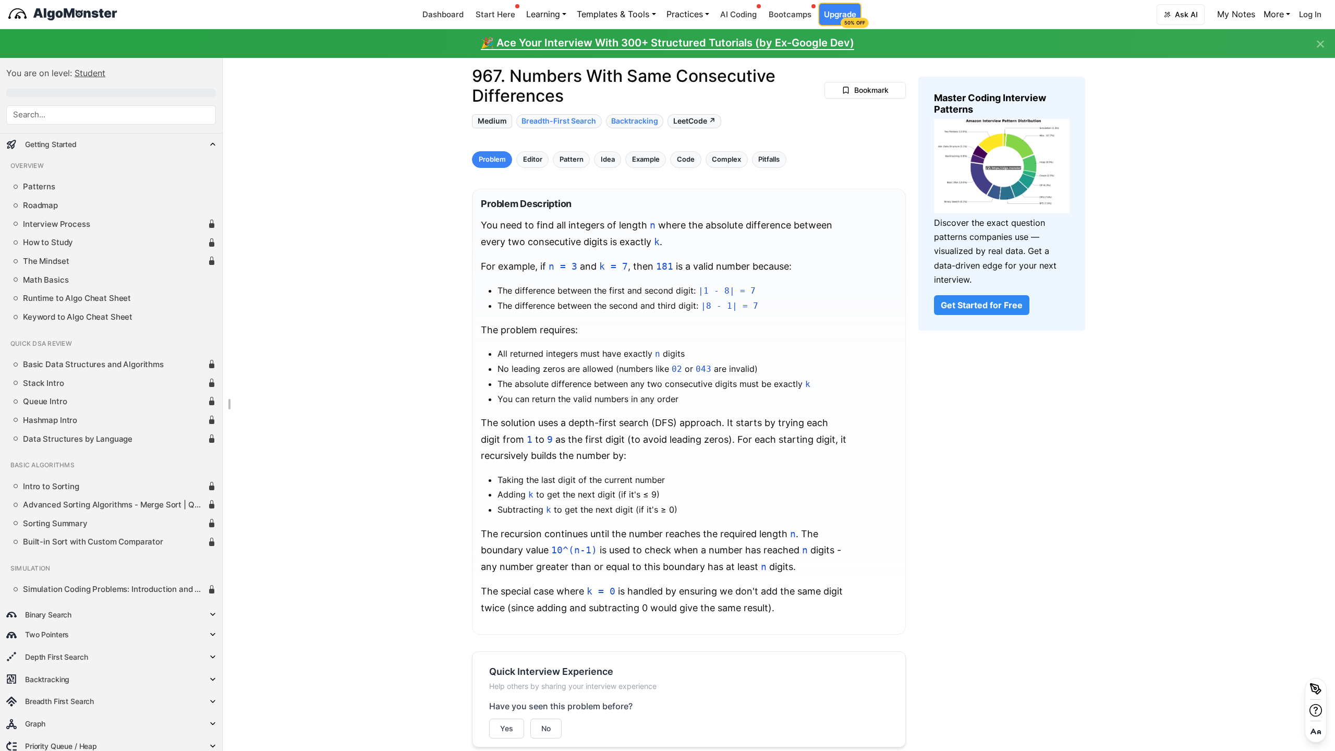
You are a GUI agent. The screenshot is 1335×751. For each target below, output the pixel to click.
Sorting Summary (55, 523)
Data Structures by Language (77, 439)
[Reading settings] (1315, 731)
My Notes (1236, 14)
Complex (726, 159)
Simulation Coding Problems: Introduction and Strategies (115, 589)
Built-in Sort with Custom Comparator (93, 542)
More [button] (1274, 14)
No (546, 728)
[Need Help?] (1315, 710)
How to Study (48, 242)
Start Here (495, 14)
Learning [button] (543, 14)
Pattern (572, 159)
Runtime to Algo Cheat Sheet (77, 298)
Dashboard (443, 14)
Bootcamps (790, 14)
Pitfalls (769, 159)
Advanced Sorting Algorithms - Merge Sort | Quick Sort (115, 505)
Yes (506, 728)
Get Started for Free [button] (982, 305)
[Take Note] (1315, 689)
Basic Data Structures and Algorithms (93, 364)
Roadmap (40, 205)
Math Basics (45, 280)
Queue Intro (45, 401)
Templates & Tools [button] (613, 14)
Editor (532, 159)
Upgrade (842, 17)
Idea (608, 159)
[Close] (1320, 44)
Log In (1310, 14)
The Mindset (46, 261)
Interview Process (56, 224)
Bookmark (871, 90)
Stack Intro (43, 383)
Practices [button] (684, 14)
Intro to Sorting (51, 486)
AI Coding (738, 14)
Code (686, 159)
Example (646, 159)
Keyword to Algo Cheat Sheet (77, 317)
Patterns (39, 186)
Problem (492, 159)
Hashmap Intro (50, 420)
